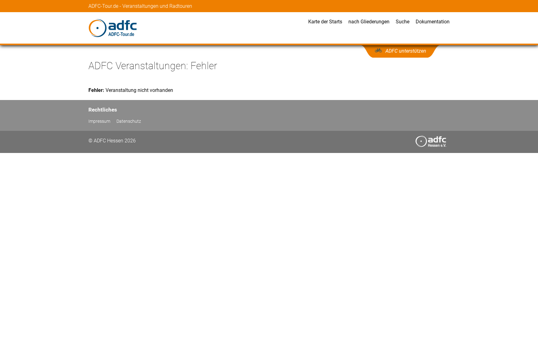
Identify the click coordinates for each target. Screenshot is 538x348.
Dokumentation (433, 22)
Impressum (99, 121)
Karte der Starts (325, 22)
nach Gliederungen (368, 22)
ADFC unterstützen (405, 51)
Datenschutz (128, 121)
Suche (402, 22)
